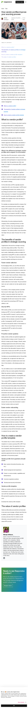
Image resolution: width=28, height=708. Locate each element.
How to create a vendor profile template (11, 54)
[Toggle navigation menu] (26, 2)
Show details (21, 702)
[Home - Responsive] (6, 2)
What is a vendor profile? (7, 47)
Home (2, 8)
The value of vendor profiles (8, 57)
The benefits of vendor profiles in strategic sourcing (13, 50)
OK (14, 705)
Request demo (19, 2)
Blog (6, 8)
